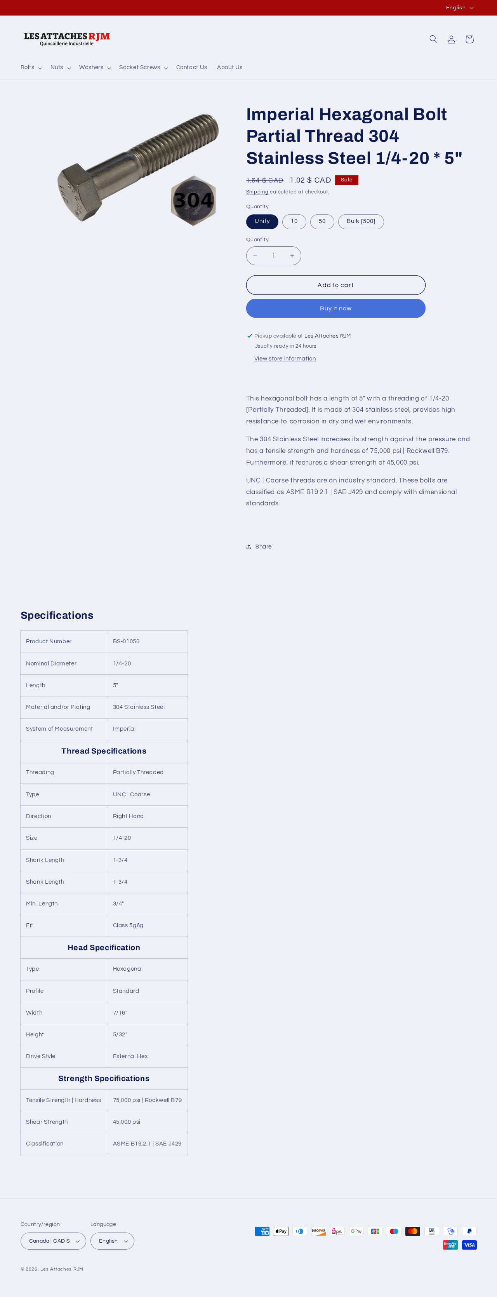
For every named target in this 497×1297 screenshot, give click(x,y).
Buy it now (336, 308)
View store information (285, 359)
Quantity (257, 239)
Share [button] (263, 547)
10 (294, 221)
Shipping (257, 192)
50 (322, 221)
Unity (262, 221)
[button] (30, 68)
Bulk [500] (361, 221)
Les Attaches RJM (61, 1269)
